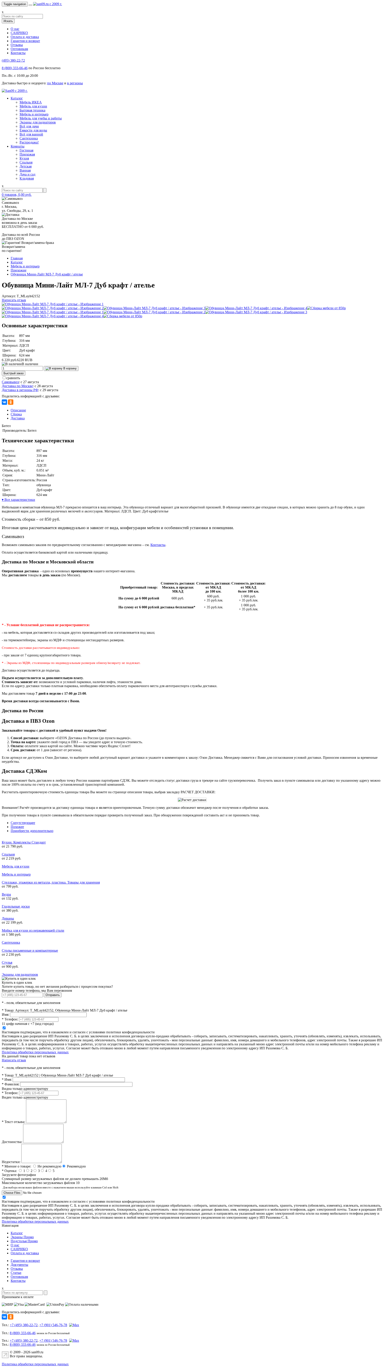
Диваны (8, 918)
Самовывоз (10, 382)
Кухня (24, 158)
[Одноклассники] (10, 402)
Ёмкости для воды (33, 130)
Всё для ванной (31, 134)
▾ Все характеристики (18, 500)
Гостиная (26, 150)
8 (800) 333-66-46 (15, 68)
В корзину (69, 368)
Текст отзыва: (13, 1122)
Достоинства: (12, 1142)
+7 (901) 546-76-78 (53, 1325)
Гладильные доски (16, 906)
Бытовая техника (32, 110)
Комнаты (17, 146)
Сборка (16, 414)
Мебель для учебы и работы (41, 118)
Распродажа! (29, 142)
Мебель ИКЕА (31, 102)
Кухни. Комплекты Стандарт (24, 842)
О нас (15, 29)
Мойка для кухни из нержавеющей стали (33, 930)
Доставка (18, 418)
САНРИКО (19, 33)
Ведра (6, 894)
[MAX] (73, 1325)
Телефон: (10, 1019)
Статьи (16, 1273)
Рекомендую (76, 1166)
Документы (19, 1265)
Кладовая (27, 178)
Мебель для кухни (33, 106)
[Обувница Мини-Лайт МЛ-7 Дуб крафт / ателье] (53, 304)
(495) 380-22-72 (13, 60)
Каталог (17, 98)
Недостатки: (11, 1162)
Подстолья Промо (24, 1241)
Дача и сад (27, 174)
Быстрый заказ (14, 373)
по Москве (55, 83)
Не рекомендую (49, 1166)
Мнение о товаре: (16, 1166)
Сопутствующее (23, 823)
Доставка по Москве (17, 386)
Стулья (7, 962)
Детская (26, 166)
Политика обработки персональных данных (35, 1052)
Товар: (8, 1010)
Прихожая (27, 154)
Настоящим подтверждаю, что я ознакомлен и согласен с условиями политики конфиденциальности (78, 1032)
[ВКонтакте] (4, 402)
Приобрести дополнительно (32, 831)
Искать (8, 21)
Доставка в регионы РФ (20, 390)
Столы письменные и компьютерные (30, 950)
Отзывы (17, 45)
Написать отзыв (14, 300)
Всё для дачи (29, 126)
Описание (18, 410)
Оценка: (9, 1171)
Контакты (18, 53)
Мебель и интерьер (34, 114)
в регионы (75, 83)
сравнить (13, 378)
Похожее (17, 827)
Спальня (26, 162)
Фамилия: (10, 1084)
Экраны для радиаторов (38, 122)
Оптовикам (19, 49)
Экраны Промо (22, 1237)
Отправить (53, 995)
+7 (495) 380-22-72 (24, 1325)
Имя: (5, 1014)
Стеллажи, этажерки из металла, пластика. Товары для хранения (51, 882)
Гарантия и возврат (25, 41)
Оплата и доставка (25, 37)
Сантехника (29, 138)
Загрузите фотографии (19, 1175)
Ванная (25, 170)
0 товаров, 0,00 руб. (17, 194)
